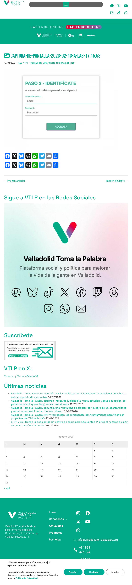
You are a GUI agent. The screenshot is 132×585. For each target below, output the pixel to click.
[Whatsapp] (125, 12)
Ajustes (115, 572)
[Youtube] (125, 5)
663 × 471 (23, 62)
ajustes (44, 575)
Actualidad (49, 526)
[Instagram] (111, 12)
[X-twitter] (119, 5)
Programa (49, 532)
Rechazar (94, 572)
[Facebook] (111, 5)
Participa (49, 539)
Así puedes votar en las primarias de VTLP (53, 62)
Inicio (49, 512)
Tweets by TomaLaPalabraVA (21, 376)
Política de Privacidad (26, 578)
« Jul (7, 488)
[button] (66, 4)
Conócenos (49, 519)
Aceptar (73, 572)
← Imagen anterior (14, 180)
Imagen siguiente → (117, 180)
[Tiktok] (119, 12)
